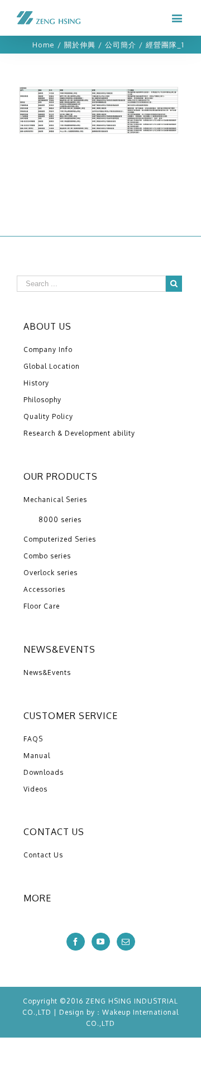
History (36, 383)
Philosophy (42, 400)
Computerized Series (59, 539)
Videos (35, 789)
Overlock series (50, 572)
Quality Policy (48, 416)
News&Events (47, 672)
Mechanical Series (55, 499)
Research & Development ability (79, 433)
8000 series (60, 519)
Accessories (44, 589)
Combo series (47, 556)
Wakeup (116, 1012)
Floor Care (41, 606)
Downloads (43, 772)
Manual (36, 755)
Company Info (48, 349)
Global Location (51, 366)
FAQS (33, 739)
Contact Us (43, 855)
